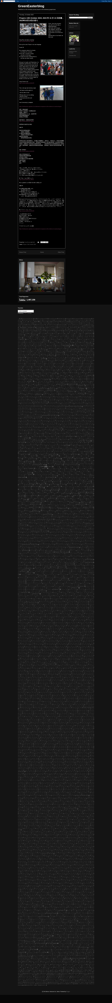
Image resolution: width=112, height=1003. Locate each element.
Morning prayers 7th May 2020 (50, 543)
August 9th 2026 (45, 348)
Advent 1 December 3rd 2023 (37, 336)
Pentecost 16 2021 (63, 574)
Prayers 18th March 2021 (88, 671)
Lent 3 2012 (20, 471)
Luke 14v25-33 (64, 483)
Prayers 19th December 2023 (71, 677)
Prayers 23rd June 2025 (54, 719)
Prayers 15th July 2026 (39, 646)
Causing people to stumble (45, 352)
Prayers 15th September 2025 (87, 649)
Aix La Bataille (70, 342)
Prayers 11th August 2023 (39, 610)
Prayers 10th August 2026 (85, 599)
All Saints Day (76, 342)
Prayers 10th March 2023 (83, 604)
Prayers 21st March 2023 (72, 699)
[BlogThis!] (43, 242)
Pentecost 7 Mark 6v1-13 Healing (25, 593)
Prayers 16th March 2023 (22, 656)
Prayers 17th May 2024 (27, 665)
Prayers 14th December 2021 (26, 635)
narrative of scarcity (66, 549)
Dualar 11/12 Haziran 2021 (52, 369)
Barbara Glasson (54, 348)
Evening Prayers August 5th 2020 (72, 408)
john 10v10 (39, 454)
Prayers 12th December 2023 (82, 617)
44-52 (30, 333)
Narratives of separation (76, 549)
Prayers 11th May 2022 (45, 613)
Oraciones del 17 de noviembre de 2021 (62, 555)
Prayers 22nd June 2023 (39, 711)
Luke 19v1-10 (83, 484)
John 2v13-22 (33, 458)
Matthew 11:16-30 (55, 501)
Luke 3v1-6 (48, 489)
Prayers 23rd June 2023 (44, 719)
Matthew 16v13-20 (81, 504)
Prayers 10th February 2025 (82, 601)
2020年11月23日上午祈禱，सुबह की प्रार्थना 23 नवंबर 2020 (46, 324)
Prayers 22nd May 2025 (28, 713)
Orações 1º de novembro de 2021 (61, 556)
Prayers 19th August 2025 (35, 677)
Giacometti (40, 433)
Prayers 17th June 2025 (81, 662)
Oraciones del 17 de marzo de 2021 (46, 555)
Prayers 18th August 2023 (46, 668)
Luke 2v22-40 (28, 489)
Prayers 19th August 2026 (46, 677)
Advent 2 (20, 337)
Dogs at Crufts (25, 369)
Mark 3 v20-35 (49, 495)
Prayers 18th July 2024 (22, 671)
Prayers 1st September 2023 (67, 689)
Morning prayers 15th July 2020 (27, 520)
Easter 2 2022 (66, 370)
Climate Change (77, 357)
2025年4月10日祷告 (31, 330)
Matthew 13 (71, 501)
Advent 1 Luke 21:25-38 (49, 336)
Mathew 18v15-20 (60, 499)
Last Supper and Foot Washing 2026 (87, 464)
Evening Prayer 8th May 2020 (79, 400)
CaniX (37, 352)
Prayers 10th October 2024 (70, 607)
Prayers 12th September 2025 (61, 623)
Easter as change (70, 381)
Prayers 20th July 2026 (36, 695)
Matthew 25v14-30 (63, 508)
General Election (24, 433)
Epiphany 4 (51, 390)
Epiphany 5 (71, 391)
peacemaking (37, 565)
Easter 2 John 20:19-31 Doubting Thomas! (47, 372)
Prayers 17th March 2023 (49, 664)
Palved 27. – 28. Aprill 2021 (80, 562)
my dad (38, 549)
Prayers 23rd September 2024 (74, 722)
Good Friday (61, 433)
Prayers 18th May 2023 (43, 673)
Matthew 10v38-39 (31, 501)
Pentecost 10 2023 (70, 567)
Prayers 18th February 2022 (43, 670)
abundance (61, 333)
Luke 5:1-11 (26, 490)
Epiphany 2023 (61, 388)
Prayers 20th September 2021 (44, 698)
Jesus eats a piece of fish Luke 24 (45, 451)
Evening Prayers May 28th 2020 (35, 423)
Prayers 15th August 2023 (63, 643)
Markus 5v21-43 (67, 498)
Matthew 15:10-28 (26, 504)
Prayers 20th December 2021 (69, 692)
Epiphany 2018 (28, 388)
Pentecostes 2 (39, 596)
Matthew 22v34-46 (88, 507)
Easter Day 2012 (78, 381)
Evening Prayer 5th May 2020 (38, 400)
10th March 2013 (61, 318)
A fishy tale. (55, 333)
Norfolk (37, 550)
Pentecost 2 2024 (21, 580)
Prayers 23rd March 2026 (22, 720)
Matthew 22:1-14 (54, 507)
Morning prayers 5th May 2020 (59, 541)
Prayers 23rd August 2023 (65, 716)
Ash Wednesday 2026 (50, 346)
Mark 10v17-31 (75, 492)
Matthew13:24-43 (75, 511)
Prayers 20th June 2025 (69, 695)
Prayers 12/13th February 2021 (63, 616)
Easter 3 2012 (61, 373)
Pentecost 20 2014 (46, 580)
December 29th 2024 (79, 360)
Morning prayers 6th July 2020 (87, 541)
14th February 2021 (38, 320)
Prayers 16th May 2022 (33, 656)
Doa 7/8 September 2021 (46, 367)
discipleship (69, 361)
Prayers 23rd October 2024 (49, 722)
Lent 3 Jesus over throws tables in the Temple (70, 471)
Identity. (71, 445)
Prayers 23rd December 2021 (24, 717)
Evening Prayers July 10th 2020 (87, 408)
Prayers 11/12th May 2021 (83, 608)
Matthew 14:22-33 (75, 502)
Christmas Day (51, 355)
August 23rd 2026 (90, 346)
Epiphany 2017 (21, 388)
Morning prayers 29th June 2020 (62, 535)
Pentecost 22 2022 (67, 583)
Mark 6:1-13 (28, 496)
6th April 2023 (49, 333)
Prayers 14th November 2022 (88, 638)
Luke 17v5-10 (62, 484)
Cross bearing (68, 358)
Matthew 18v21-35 (68, 505)
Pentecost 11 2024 (71, 568)
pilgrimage (48, 598)
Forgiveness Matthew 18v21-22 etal (32, 430)
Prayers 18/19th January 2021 (77, 667)
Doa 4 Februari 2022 (67, 366)
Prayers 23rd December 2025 (63, 717)
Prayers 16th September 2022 (62, 658)
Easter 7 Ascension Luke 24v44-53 (58, 381)
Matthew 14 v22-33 (46, 502)
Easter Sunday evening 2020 (68, 382)
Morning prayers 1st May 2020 (61, 525)
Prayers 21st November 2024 (39, 705)
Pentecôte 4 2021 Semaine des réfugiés (68, 596)
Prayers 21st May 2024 (58, 704)
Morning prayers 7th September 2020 (64, 543)
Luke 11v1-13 (57, 481)
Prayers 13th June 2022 (32, 629)
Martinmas (21, 499)
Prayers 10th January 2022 (31, 602)
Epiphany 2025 (76, 388)
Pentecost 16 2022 (71, 574)
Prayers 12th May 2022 (89, 620)
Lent (42, 467)
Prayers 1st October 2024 (31, 689)
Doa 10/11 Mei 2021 (49, 363)
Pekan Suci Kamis (61, 565)
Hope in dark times (26, 444)
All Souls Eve (83, 342)
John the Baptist (29, 461)
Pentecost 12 (26, 569)
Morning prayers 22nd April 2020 (54, 528)
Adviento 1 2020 (54, 342)
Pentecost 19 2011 (89, 577)
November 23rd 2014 (56, 550)
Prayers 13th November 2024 (35, 631)
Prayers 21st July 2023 (25, 704)
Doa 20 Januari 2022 (58, 364)
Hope (87, 442)
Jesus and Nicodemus (66, 448)
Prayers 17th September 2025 (63, 667)
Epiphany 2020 (36, 388)
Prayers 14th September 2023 (36, 641)
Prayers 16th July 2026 (23, 655)
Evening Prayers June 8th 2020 (27, 418)
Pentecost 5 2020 (64, 589)
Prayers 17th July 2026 (60, 662)
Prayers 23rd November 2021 (75, 720)
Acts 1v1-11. (71, 333)
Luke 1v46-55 (44, 486)
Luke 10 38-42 (33, 481)
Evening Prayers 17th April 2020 (63, 402)
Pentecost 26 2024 (73, 586)
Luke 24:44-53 (55, 487)
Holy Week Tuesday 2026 (47, 442)
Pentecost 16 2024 (89, 574)
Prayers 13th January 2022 (30, 628)
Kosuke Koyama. (50, 464)
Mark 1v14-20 (89, 493)
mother (67, 547)
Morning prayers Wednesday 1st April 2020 (56, 547)
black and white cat (86, 349)
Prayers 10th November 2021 (71, 605)
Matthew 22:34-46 (70, 507)
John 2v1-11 (25, 458)
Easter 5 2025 (34, 379)
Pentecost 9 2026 (84, 595)
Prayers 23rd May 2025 (64, 720)
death (73, 360)
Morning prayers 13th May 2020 (31, 519)
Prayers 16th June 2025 (55, 655)
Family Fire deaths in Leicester (38, 429)
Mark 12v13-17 (58, 493)
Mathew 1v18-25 (68, 499)
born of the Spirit (44, 351)
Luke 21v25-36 (89, 486)
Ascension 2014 (28, 345)
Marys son (31, 499)
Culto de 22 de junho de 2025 (42, 360)
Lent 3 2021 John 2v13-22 (29, 471)
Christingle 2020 (38, 354)
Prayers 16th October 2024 (38, 658)
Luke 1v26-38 (20, 486)
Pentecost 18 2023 (41, 577)
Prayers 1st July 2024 (34, 686)
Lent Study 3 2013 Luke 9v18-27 (76, 477)
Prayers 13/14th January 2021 (38, 625)
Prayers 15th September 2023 (74, 649)
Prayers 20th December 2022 (82, 692)
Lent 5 (31, 474)
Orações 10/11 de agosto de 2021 (47, 556)
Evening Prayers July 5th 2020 (79, 412)
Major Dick (74, 490)
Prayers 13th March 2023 (79, 629)
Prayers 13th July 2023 (88, 628)
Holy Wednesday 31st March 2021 (75, 439)
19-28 (88, 320)
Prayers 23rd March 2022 (88, 719)
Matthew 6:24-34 (43, 511)
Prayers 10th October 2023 (58, 607)
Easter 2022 (36, 373)
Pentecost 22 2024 (85, 583)
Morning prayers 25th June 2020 (78, 531)
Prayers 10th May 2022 (39, 605)
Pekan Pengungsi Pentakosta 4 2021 (48, 565)
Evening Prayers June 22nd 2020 (35, 415)
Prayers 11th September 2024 (88, 614)
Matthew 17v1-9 (30, 505)
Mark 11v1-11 (22, 493)
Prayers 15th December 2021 (87, 643)
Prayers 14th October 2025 (87, 640)
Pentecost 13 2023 (57, 571)
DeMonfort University (47, 361)
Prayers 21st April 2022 (83, 699)
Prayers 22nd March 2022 (61, 711)
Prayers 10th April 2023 (50, 599)
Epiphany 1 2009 (32, 385)
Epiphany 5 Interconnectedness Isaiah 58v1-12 (68, 393)
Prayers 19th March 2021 (66, 680)
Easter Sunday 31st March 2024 (55, 382)
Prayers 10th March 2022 (71, 604)
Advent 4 (46, 340)
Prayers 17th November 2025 (78, 665)
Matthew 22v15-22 (79, 507)
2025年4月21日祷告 (41, 330)
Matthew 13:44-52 (26, 502)
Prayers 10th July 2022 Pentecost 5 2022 (59, 602)
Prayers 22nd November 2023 (77, 713)
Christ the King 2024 (82, 352)
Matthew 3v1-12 (21, 510)
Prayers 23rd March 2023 (42, 716)
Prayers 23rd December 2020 (88, 716)
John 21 (88, 457)
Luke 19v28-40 (90, 484)
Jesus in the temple (89, 451)
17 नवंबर (67, 320)
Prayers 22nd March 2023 (77, 707)
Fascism (47, 429)
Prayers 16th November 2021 (65, 656)
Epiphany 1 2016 (57, 385)
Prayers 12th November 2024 (47, 622)
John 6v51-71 (71, 460)
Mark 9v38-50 (60, 498)
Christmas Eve (90, 355)
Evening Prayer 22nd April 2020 (42, 397)
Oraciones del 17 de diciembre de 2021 (30, 555)
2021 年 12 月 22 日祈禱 (52, 327)
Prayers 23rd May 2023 (43, 720)
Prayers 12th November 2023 (35, 622)
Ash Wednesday (68, 345)
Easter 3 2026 (39, 375)
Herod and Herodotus (29, 439)
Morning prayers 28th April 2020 (70, 534)
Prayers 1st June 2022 (73, 686)
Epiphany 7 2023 (46, 394)
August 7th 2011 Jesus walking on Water (33, 348)
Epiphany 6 (81, 393)
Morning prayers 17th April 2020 (53, 522)
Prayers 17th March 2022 (37, 664)
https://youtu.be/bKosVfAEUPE (26, 83)
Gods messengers (54, 433)
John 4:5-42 (78, 458)
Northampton (42, 550)
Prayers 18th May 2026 (54, 673)
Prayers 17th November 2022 (52, 665)
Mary (26, 499)
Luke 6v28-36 (39, 490)
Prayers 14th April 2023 (58, 634)
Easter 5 (54, 378)
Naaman (59, 549)
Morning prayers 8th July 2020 (79, 543)
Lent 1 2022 (62, 466)
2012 (49, 321)
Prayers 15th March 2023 (29, 647)
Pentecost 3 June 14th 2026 (40, 587)
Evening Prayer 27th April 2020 (83, 397)
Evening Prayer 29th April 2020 (48, 399)
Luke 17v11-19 (53, 484)
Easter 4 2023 (68, 376)
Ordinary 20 (46, 559)
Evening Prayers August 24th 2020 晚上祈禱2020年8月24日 (29, 406)
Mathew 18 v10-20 (51, 499)
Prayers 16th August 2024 (34, 652)
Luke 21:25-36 (81, 486)
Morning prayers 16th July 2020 (69, 520)
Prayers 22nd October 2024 (26, 714)
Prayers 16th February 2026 (56, 653)
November (48, 550)
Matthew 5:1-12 (53, 510)
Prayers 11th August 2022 (28, 610)
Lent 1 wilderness (38, 468)
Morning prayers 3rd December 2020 (68, 538)
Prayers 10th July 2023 (72, 602)
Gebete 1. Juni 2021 (66, 430)
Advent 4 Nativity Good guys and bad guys (33, 342)
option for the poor (73, 552)
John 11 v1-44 (61, 454)
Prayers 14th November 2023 (25, 640)
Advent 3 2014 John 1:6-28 (65, 339)
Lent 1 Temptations (29, 468)
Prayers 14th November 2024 (37, 640)
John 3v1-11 (64, 458)
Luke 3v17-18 (62, 489)
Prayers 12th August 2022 (46, 617)
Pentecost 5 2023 (89, 589)
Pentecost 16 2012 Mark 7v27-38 (51, 574)
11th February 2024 (77, 318)
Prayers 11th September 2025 (25, 616)
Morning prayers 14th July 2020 (61, 519)
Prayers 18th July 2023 (88, 670)
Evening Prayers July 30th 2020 (51, 412)
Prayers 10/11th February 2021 (27, 599)
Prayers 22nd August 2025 (71, 708)
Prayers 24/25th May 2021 (61, 723)
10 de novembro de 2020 (42, 318)
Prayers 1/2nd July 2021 (79, 598)
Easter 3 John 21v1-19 (56, 375)
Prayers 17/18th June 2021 (51, 659)
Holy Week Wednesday (58, 442)
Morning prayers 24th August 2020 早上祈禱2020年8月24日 (82, 529)
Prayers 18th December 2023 (81, 668)
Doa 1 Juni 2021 (86, 361)
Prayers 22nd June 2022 (28, 711)
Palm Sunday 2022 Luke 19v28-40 (67, 561)
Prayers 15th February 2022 (61, 644)
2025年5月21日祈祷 (68, 330)
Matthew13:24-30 (67, 511)
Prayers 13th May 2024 (23, 631)
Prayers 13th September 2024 (34, 632)
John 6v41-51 (50, 460)
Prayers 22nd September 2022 (39, 714)
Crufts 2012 (82, 358)
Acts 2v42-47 (90, 333)
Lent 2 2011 (51, 468)
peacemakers (30, 565)
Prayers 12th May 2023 (23, 622)
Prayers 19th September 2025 (58, 683)
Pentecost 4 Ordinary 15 (47, 589)
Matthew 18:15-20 (38, 505)
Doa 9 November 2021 (75, 367)
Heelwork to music (83, 438)
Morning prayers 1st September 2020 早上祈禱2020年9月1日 (81, 525)
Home (42, 252)
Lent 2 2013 (57, 468)
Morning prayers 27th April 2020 (73, 532)
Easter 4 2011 (27, 376)
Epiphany (19, 385)
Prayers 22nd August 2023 (47, 708)
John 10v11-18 (46, 454)
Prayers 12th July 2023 (25, 620)
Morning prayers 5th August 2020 (32, 541)
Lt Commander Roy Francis (77, 480)
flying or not (86, 429)
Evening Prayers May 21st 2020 (27, 421)
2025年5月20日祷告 (59, 330)
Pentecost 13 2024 (67, 571)
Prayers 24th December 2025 (81, 725)
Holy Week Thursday (85, 441)
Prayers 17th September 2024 (50, 667)
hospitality (33, 444)
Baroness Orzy (61, 348)
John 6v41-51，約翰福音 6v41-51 (60, 460)
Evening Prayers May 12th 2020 (83, 418)
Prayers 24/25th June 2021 (49, 723)
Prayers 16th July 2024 (79, 653)
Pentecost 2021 (90, 580)
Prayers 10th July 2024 (83, 602)
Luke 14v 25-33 (49, 483)
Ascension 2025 (52, 345)
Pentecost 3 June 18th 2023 (52, 587)
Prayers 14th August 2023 (80, 634)
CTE (22, 360)
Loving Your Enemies (56, 480)
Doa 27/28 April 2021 (36, 366)
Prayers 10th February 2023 (70, 601)
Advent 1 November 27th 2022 (73, 336)
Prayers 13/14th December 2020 (24, 625)
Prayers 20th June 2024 (58, 695)
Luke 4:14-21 (69, 489)
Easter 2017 (91, 372)
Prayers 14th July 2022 (47, 637)
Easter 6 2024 (83, 379)
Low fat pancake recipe (66, 480)
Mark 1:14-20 (34, 492)
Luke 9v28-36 (54, 490)
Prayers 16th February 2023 (44, 653)
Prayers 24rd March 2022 (72, 723)
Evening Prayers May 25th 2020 (69, 421)
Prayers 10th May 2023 (49, 605)
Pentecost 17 (42, 575)
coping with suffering (60, 358)
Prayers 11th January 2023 (36, 611)
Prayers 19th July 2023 (78, 679)
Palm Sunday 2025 (26, 562)
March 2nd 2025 (28, 492)
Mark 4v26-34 (83, 495)
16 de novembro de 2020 (60, 320)
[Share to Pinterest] (47, 242)
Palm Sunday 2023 (79, 561)
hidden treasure (38, 439)
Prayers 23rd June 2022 (33, 719)
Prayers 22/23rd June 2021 (51, 707)
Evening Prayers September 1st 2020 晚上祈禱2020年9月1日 (33, 427)
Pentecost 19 (81, 577)
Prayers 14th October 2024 (75, 640)
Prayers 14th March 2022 (44, 638)
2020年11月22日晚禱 (31, 324)
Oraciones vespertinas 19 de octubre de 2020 (80, 555)
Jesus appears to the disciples (70, 449)
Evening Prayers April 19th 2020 (54, 403)
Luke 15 (78, 483)
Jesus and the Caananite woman (78, 448)
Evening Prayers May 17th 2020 (48, 420)
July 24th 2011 (26, 463)
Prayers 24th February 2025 (42, 726)
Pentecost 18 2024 (50, 577)
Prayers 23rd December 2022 (37, 717)
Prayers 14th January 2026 (36, 637)
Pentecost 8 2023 (61, 593)
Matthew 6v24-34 (51, 511)
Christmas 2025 (44, 355)
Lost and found (38, 480)
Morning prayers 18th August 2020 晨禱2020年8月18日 (47, 523)
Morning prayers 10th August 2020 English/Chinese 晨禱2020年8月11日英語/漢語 (46, 516)
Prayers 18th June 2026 (76, 671)
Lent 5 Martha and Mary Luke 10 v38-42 (33, 475)
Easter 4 (91, 375)
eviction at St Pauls (82, 427)
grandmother (48, 436)
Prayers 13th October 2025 (71, 631)
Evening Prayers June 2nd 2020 (33, 417)
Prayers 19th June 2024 (33, 680)
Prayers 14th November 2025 (50, 640)
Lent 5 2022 (62, 474)
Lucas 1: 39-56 (87, 480)
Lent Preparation (51, 477)
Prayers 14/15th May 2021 (47, 634)
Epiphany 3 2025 (36, 390)
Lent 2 (45, 468)
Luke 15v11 (21, 484)
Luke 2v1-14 (91, 487)
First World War (79, 429)
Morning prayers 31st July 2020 (39, 538)
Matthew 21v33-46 (45, 507)
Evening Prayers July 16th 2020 (65, 409)
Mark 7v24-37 (76, 496)
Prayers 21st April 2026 (38, 701)
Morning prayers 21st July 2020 (79, 526)
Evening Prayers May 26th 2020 (83, 421)
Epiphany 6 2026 (21, 394)
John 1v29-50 (28, 457)
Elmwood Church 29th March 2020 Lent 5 (47, 384)
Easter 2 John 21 (60, 372)
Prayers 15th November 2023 (87, 647)
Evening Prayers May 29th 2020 (49, 423)
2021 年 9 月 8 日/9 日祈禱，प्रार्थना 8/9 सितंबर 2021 (68, 327)
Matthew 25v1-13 (54, 508)
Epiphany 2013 (75, 387)
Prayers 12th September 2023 (34, 623)
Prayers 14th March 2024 (66, 638)
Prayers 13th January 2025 (54, 628)
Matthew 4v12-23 (45, 510)
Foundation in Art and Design (46, 430)
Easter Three (78, 382)
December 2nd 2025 (89, 360)
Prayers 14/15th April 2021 (60, 632)
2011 (37, 321)
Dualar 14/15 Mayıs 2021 (74, 369)
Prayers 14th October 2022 (63, 640)
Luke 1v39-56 (36, 486)
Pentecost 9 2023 (66, 595)
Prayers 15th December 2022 (23, 644)
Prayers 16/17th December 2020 (49, 650)
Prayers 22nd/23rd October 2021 (80, 714)
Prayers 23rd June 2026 (65, 719)
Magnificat (68, 490)
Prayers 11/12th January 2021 (58, 608)
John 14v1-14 (48, 455)
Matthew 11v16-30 (63, 501)
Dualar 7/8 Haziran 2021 (37, 370)
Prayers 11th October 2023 (51, 614)
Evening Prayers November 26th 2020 (25, 426)
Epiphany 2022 (52, 388)
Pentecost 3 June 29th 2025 (65, 587)
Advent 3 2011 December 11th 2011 (52, 339)
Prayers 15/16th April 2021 (64, 641)
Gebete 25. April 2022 (50, 432)
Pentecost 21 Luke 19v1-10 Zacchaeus (34, 583)
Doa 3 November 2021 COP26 (48, 366)
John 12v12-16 (83, 454)
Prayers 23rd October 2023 (37, 722)
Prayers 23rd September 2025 (87, 722)
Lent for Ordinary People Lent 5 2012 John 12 (36, 477)
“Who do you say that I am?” (27, 318)
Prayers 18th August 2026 (69, 668)
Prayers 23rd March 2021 (77, 719)
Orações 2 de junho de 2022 (75, 556)
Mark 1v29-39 (21, 495)
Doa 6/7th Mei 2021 (27, 367)
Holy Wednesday (64, 439)
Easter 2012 (79, 372)
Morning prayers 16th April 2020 (55, 520)
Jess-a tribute (25, 448)
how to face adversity (62, 444)
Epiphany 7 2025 (54, 394)
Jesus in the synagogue (79, 451)
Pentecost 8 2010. (44, 593)
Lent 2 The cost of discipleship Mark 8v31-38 (49, 469)
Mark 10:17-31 (61, 492)
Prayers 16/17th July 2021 (62, 650)
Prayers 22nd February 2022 (59, 710)
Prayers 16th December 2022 (59, 652)
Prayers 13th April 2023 (61, 625)
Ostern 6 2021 (72, 559)
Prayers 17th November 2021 (39, 665)
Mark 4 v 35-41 (63, 495)
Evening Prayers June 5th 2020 (76, 417)
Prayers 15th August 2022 (51, 643)
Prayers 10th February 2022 (58, 601)
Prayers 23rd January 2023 (87, 717)
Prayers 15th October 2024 (36, 649)
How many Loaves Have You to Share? (49, 444)
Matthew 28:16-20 (81, 508)
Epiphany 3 (83, 388)
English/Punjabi (81, 384)
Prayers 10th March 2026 (28, 605)
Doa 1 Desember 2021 (77, 361)
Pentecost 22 (59, 583)
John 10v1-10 (25, 454)
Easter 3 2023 (25, 375)
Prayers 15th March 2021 (83, 646)
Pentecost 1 (54, 567)
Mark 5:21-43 (90, 495)
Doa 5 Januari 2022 (86, 366)
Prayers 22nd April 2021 (88, 707)
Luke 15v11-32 (28, 484)
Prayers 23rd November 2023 (24, 722)
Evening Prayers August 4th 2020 (37, 408)
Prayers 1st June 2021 (63, 686)
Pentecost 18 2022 (32, 577)
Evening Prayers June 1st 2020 (83, 414)
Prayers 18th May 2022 (33, 673)
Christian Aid (72, 55)
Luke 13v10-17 (41, 483)
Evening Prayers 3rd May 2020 (40, 403)
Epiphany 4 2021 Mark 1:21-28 (61, 390)
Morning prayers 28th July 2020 (83, 534)
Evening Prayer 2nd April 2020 (61, 399)
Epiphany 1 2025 (65, 385)
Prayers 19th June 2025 (44, 680)
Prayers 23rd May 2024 (54, 720)
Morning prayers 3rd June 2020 (83, 538)
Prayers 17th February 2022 (69, 661)
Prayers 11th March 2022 (34, 613)
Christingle (31, 354)
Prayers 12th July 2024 (36, 620)
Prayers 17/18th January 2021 (39, 659)
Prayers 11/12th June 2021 (71, 608)
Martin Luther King (90, 498)
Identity (66, 445)
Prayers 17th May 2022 (83, 664)
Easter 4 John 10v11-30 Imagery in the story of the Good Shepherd (39, 378)
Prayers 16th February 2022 (32, 653)
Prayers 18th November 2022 (65, 673)
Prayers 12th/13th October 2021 (74, 623)
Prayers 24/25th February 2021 (36, 723)
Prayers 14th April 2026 (68, 634)
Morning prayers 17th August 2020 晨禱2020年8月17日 (72, 522)
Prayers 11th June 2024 (88, 611)
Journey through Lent (58, 461)
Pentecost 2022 (21, 581)
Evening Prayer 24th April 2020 (70, 397)
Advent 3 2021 (83, 339)
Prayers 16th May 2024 (54, 656)
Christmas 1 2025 (77, 354)
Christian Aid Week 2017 (22, 354)
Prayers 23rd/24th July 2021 (23, 723)
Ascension (90, 343)
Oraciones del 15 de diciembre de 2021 (73, 553)
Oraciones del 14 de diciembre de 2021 (56, 553)
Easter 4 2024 (76, 376)
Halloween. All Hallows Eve (87, 436)
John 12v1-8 (75, 454)
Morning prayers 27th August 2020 (87, 532)
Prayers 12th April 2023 (35, 617)
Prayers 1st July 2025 (43, 686)
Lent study (58, 477)
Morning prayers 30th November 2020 (85, 537)
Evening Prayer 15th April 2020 (47, 396)
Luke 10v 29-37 (40, 481)
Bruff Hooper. (66, 351)
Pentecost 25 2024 (64, 586)
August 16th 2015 (73, 346)
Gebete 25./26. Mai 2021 (61, 432)
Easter (56, 370)
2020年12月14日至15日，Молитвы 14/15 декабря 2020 (45, 326)
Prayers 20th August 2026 (57, 692)
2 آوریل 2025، (31, 321)
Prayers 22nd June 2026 (50, 711)
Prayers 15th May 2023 (51, 647)
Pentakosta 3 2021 (21, 567)
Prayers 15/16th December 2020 (77, 641)
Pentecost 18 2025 (59, 577)
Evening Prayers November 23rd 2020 (85, 424)
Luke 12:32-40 (79, 481)
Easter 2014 (85, 372)
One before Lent (49, 552)
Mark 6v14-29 (54, 496)
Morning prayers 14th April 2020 (46, 519)
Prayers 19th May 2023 (88, 680)
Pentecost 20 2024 (55, 580)
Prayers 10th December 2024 (45, 601)
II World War (76, 445)
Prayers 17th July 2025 (49, 662)
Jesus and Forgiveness (42, 448)
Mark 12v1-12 (51, 493)
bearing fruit (78, 348)
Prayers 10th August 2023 (73, 599)
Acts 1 (66, 333)
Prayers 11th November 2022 (77, 613)
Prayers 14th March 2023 (55, 638)
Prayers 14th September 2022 (23, 641)
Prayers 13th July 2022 (77, 628)
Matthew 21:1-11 (26, 507)
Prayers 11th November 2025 (27, 614)
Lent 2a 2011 (67, 469)
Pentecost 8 (36, 593)
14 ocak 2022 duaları (87, 318)
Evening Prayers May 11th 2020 (69, 418)
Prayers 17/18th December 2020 (25, 659)
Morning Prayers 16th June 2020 (83, 520)
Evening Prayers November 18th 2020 (52, 424)
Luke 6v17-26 (32, 490)
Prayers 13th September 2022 (84, 631)
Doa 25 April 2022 (27, 366)
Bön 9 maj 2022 (27, 351)
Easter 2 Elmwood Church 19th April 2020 (29, 372)
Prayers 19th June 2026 (55, 680)
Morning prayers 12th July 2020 (81, 517)
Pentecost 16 (41, 574)
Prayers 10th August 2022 (62, 599)
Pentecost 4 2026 (38, 589)
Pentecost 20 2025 (64, 580)
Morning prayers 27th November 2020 (54, 534)
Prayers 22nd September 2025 (66, 714)
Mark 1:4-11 (54, 492)
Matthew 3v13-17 (28, 510)
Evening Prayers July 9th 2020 (55, 414)
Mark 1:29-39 (48, 492)
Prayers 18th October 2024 (38, 674)
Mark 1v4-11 (28, 495)
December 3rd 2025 (32, 361)
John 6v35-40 (43, 460)
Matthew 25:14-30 (37, 508)
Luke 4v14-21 (90, 489)
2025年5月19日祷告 (50, 330)
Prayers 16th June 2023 (44, 655)
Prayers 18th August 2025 (57, 668)
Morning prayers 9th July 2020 (61, 544)
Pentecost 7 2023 (57, 592)
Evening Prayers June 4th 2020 (62, 417)
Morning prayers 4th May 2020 (79, 540)
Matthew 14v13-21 (85, 502)
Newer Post (22, 252)
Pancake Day (90, 562)
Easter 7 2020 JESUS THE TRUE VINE (42, 381)
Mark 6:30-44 (41, 496)
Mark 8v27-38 (24, 498)
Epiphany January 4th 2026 (77, 394)
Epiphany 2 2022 (21, 387)
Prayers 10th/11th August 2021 (45, 608)
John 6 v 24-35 (23, 460)
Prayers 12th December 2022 (69, 617)
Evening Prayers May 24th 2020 (55, 421)
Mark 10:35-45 (68, 492)
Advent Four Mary (46, 342)
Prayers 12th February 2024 (31, 619)
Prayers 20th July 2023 (25, 695)
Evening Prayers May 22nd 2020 (41, 421)
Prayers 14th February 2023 (77, 635)
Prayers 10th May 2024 (60, 605)
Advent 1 (34, 334)
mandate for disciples (89, 490)
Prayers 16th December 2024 (71, 652)
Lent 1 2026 (75, 466)
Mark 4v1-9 (76, 495)
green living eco (62, 436)
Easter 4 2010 (20, 376)
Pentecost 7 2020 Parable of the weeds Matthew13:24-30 (41, 592)
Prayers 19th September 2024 (45, 683)
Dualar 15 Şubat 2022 (84, 369)
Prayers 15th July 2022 (85, 644)
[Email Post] (38, 242)
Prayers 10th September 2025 (31, 608)
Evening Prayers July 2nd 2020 (38, 412)
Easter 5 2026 (41, 379)
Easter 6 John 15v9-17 (22, 381)
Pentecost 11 (30, 568)
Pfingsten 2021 (35, 598)
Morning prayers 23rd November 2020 (49, 529)
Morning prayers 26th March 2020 (29, 532)
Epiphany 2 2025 (46, 387)
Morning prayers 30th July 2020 (56, 537)
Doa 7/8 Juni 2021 (36, 367)
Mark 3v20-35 (56, 495)
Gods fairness (46, 433)
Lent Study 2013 (65, 477)
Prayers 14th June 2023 (22, 638)
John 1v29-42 (22, 457)
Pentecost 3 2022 (21, 587)
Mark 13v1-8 (82, 493)
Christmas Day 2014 (72, 355)
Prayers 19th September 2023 (32, 683)
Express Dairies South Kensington (24, 429)
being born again (42, 349)
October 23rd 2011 (41, 552)
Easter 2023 (43, 373)
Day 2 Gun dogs (67, 360)
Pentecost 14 (30, 573)
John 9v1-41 (20, 461)
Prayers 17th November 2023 (65, 665)
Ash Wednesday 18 (77, 345)
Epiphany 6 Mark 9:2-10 (30, 394)
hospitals (38, 444)
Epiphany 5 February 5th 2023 (52, 393)
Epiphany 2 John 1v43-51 (65, 387)
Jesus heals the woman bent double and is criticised (63, 451)
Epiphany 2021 (43, 388)
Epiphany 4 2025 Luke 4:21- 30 (88, 390)
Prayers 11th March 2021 (23, 613)
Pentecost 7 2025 (73, 592)
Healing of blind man (52, 438)
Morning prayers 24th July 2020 (25, 531)
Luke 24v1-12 (62, 487)
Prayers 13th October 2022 (47, 631)
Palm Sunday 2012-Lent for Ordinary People (26, 561)
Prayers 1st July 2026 (53, 686)
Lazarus (20, 466)
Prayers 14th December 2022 (39, 635)
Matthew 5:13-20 (61, 510)
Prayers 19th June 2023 (22, 680)
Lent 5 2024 (75, 474)
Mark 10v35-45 (90, 492)
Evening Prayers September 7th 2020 (53, 427)
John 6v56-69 (78, 460)
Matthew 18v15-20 (60, 505)
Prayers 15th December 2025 (49, 644)
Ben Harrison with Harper (62, 349)
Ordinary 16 (28, 559)
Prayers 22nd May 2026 (39, 713)
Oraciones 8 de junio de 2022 (41, 553)
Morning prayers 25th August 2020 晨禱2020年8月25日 (60, 531)
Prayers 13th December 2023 (44, 626)
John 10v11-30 (53, 454)
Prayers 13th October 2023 (29, 244)
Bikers (69, 349)
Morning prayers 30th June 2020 (70, 537)
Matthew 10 (83, 499)
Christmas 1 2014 (60, 354)
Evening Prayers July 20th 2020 (43, 411)
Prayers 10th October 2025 (82, 607)
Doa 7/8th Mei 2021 (56, 367)
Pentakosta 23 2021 (89, 565)
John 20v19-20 (60, 457)
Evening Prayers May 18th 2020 (62, 420)
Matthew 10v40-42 (40, 501)
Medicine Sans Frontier (73, 52)
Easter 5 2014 (67, 378)
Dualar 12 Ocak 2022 (63, 369)
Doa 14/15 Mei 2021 (30, 364)
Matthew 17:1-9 (22, 505)
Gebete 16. (31, 432)
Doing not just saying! (33, 369)
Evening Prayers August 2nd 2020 (73, 406)
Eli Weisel (36, 384)
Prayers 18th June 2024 (54, 671)
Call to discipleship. (83, 351)
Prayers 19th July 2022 (67, 679)
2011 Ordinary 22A (43, 321)
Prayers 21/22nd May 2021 (46, 699)
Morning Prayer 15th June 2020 (36, 514)
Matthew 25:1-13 (29, 508)
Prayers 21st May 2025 (68, 704)
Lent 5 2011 (56, 474)
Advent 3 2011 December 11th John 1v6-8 (35, 339)
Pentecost (47, 567)
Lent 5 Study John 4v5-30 (47, 475)
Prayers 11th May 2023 (55, 613)
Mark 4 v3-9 (70, 495)
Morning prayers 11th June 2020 (36, 517)
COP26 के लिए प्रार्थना (51, 358)
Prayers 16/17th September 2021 (75, 650)
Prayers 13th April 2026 (71, 625)
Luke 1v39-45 (28, 486)
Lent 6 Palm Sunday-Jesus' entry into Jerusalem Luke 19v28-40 (77, 475)
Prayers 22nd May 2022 (72, 711)
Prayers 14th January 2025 (24, 637)
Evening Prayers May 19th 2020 (76, 420)
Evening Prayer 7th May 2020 (65, 400)
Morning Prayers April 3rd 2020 (42, 546)
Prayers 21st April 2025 (27, 701)
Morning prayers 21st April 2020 (65, 526)
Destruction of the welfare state (59, 361)
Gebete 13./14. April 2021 (23, 432)
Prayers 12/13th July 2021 (89, 616)
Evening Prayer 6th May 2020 (52, 400)
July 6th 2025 (37, 463)
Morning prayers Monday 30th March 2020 (78, 546)
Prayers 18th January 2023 (67, 670)
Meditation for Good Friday (42, 513)
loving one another (46, 480)
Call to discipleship (74, 351)
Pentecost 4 (75, 587)
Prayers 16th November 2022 (78, 656)
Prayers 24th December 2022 (55, 725)
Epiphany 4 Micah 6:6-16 (63, 391)
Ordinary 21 (52, 559)
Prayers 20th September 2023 (71, 698)
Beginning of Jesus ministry (87, 348)
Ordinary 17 (34, 559)
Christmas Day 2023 (82, 355)
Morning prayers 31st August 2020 (24, 538)
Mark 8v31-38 (38, 498)
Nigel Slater (32, 550)
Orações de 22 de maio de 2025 (81, 558)
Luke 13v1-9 (33, 483)
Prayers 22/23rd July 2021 (39, 707)
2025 (25, 330)
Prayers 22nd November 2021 (51, 713)
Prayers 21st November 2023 (27, 705)
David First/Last (59, 360)
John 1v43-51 (35, 457)
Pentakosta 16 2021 (70, 565)
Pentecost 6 (42, 590)
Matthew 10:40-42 (90, 499)
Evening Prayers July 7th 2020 (29, 414)
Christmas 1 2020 (68, 354)
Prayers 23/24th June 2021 (30, 716)
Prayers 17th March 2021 (26, 664)
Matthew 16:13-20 (44, 504)
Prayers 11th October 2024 (63, 614)
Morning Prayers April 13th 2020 (27, 546)
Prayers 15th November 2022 (74, 647)
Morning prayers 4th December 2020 (50, 540)
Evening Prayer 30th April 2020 (74, 399)
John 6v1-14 (36, 460)
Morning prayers (47, 514)
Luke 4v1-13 (76, 489)
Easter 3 (55, 373)
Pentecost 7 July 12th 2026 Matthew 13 (86, 592)
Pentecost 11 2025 (80, 568)
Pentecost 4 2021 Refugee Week (86, 587)
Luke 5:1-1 (20, 490)
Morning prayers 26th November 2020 (58, 532)
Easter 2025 (49, 373)
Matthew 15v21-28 (35, 504)
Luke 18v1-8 (69, 484)
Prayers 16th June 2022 (34, 655)
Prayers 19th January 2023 (57, 679)
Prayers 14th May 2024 (77, 638)
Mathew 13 (45, 499)
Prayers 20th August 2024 (33, 692)
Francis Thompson (57, 430)
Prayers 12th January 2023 (80, 619)
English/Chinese (72, 384)
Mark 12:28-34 (29, 493)
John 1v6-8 (42, 457)
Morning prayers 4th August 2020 (34, 540)
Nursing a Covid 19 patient (82, 550)
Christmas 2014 (21, 355)
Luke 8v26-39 (46, 490)
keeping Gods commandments (70, 463)
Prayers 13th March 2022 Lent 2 (66, 629)
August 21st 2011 (82, 346)
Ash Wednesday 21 (60, 346)
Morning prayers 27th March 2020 (25, 534)
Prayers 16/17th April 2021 (37, 650)
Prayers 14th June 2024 (33, 638)
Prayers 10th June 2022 (38, 604)
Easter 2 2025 (86, 370)
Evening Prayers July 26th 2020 (85, 411)
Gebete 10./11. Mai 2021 (77, 430)
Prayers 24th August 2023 (30, 725)
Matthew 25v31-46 (73, 508)
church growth (69, 357)
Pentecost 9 (90, 593)
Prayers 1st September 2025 (80, 689)
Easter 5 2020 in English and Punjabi (79, 378)
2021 (45, 327)
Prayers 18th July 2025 (32, 671)
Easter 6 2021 (69, 379)
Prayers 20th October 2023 (32, 698)
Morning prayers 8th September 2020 (46, 544)
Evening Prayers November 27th (40, 426)
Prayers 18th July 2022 (78, 670)
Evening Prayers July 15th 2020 (51, 409)
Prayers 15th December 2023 (36, 644)
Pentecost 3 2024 (29, 587)
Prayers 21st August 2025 (71, 701)
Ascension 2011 (21, 345)
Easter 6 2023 (76, 379)
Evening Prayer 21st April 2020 (29, 397)
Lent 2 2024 (87, 468)
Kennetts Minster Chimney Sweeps (84, 463)
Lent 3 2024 (50, 471)
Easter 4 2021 (54, 376)
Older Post (61, 252)
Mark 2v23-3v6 (42, 495)
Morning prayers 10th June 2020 (83, 516)
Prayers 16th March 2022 (88, 655)
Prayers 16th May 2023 (43, 656)
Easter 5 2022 (90, 378)
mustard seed (32, 549)
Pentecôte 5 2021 (80, 596)
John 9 (91, 460)
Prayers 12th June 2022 (46, 620)
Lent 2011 (62, 469)
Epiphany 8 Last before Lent (64, 394)
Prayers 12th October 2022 (73, 622)
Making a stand (80, 490)
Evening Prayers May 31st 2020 (63, 423)
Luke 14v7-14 (72, 483)
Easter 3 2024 (32, 375)
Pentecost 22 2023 (76, 583)
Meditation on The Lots (53, 513)
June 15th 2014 (44, 463)
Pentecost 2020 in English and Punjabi (77, 580)
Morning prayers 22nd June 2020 (83, 528)
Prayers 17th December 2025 (57, 661)
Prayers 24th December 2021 (42, 725)
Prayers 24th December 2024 (68, 725)
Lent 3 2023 (44, 471)
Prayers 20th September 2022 (57, 698)
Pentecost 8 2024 (69, 593)
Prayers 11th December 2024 (76, 610)
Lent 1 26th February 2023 (85, 466)
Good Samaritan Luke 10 (27, 436)
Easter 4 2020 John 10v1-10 (44, 376)
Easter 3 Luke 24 (65, 375)
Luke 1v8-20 (58, 486)
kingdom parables (28, 464)
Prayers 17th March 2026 (72, 664)
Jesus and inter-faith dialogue (54, 448)
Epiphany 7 (39, 394)
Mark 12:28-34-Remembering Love (40, 493)
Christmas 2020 (36, 355)
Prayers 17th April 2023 (74, 659)
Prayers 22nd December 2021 (84, 708)
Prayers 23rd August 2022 (53, 716)
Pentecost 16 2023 (80, 574)
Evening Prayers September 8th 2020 (69, 427)
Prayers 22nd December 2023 (33, 710)
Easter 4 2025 (83, 376)
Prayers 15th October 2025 (48, 649)
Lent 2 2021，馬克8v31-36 (72, 468)
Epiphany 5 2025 (33, 393)
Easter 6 (47, 379)
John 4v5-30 (86, 458)
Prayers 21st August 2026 (83, 701)
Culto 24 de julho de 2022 (29, 360)
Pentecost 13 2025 (76, 571)
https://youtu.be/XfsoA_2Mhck (26, 41)
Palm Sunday (90, 559)
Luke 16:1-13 (37, 484)
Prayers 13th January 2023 (42, 628)
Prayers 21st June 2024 (47, 704)
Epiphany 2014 (82, 387)
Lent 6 (55, 475)
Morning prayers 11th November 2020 (51, 517)
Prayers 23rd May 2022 (33, 720)
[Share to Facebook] (46, 242)
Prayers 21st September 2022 (77, 705)
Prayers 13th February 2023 (82, 626)
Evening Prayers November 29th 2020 (55, 426)
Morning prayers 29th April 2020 (34, 535)
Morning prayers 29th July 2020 (48, 535)
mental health (61, 513)
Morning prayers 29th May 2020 (77, 535)
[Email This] (41, 242)
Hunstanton (74, 444)
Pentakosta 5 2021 (31, 567)
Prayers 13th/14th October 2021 (47, 632)
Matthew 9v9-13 (59, 511)
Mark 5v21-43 (21, 496)
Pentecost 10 (62, 567)
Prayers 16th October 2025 (50, 658)
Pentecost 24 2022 (21, 586)
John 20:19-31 (53, 457)
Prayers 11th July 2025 (78, 611)
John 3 (39, 458)
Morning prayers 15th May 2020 (41, 520)
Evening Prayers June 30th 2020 (48, 417)
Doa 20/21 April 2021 (68, 364)
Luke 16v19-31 (45, 484)
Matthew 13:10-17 (86, 501)
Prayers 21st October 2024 (65, 705)
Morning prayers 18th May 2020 (66, 523)
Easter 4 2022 (61, 376)
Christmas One (21, 357)
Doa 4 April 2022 (58, 366)
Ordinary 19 (40, 559)
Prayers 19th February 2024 (32, 679)
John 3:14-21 (50, 458)
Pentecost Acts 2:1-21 (30, 596)
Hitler (43, 439)
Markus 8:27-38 (75, 498)
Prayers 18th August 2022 (34, 668)
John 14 (34, 455)
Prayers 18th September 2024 (64, 674)
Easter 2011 (73, 372)
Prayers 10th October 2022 (46, 607)
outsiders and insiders (81, 559)
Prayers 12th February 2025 (43, 619)
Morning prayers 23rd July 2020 (34, 529)
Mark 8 (81, 496)
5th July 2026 (42, 333)
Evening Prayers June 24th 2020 (50, 415)
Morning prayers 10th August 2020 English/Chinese (63, 514)
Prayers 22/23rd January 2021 (27, 707)
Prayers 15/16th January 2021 (27, 643)
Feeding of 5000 (58, 429)
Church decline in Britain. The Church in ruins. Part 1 (54, 357)
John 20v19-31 (68, 457)
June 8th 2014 (52, 463)
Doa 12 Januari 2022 (68, 363)
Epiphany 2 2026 (55, 387)
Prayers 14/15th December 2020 (73, 632)
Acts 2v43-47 (21, 334)
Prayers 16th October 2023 (26, 658)
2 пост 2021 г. (24, 321)
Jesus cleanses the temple (32, 451)
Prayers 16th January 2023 (68, 653)
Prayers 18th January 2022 (55, 670)
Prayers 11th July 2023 (57, 611)
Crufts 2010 (75, 358)
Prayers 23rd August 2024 (76, 716)
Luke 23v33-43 (35, 487)
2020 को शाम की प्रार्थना (55, 321)
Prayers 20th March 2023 (80, 695)
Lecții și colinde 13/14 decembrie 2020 (31, 466)
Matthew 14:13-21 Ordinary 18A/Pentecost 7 (60, 502)
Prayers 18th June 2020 (43, 671)
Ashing (67, 346)
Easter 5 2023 (20, 379)
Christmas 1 (53, 354)
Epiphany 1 (25, 385)
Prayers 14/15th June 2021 (35, 634)
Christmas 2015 (28, 355)
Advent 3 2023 (90, 339)
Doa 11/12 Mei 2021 (58, 363)
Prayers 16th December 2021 (46, 652)
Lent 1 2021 (56, 466)
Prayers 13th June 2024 (54, 629)
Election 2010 (29, 384)
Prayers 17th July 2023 (29, 662)
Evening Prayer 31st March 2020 (88, 399)
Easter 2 (60, 370)
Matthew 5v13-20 (26, 511)
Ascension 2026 (59, 345)
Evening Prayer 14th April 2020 (34, 396)
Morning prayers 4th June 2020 (65, 540)
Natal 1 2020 (84, 549)
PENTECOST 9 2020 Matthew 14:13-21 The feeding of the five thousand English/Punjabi (35, 595)
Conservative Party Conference (35, 358)
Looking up (32, 480)
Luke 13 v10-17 (26, 483)
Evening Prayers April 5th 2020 (80, 403)
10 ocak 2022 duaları (53, 318)
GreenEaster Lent (71, 436)
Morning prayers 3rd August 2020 (53, 538)
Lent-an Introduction (89, 477)
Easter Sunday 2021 (34, 382)
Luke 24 (41, 487)
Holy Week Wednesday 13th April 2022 (72, 442)
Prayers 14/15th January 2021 (87, 632)
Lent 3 (73, 469)
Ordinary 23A (58, 559)
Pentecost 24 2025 (48, 586)
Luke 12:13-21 (72, 481)
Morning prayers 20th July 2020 (38, 526)
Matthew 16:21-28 (72, 504)
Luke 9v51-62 (62, 490)
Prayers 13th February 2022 (69, 626)
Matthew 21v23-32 (34, 507)
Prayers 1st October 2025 (43, 689)
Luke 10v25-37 (48, 481)
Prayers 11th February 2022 (89, 610)
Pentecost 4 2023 (21, 589)
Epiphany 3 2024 (28, 390)
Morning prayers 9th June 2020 (74, 544)
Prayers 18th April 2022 (88, 667)
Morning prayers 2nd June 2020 (27, 537)
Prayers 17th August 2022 (85, 659)
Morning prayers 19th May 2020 (79, 523)
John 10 (89, 452)
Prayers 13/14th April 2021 (87, 623)
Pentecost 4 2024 (29, 589)
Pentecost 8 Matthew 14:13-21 (81, 593)
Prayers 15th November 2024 (23, 649)
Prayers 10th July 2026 (27, 604)
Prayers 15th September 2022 (60, 649)
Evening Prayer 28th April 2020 (34, 399)
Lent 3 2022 (38, 471)
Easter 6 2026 (90, 379)
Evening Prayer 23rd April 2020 (56, 397)
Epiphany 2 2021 (89, 385)
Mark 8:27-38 (87, 496)
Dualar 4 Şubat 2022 (27, 370)
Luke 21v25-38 (21, 487)
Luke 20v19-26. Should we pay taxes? (69, 486)
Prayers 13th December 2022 (31, 626)
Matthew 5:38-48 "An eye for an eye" (73, 510)
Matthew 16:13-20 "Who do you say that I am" (58, 504)
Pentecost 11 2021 (53, 568)
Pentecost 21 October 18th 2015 (49, 583)
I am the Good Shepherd (82, 444)
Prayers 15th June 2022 (50, 646)
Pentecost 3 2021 (89, 586)
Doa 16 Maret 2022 (49, 364)
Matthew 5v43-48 (34, 511)
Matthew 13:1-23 (78, 501)
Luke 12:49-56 (87, 481)
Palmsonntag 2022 (69, 562)
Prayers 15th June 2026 (72, 646)
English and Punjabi (62, 384)
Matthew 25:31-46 (46, 508)
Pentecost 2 (64, 578)
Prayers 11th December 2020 (51, 610)
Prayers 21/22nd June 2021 (33, 699)
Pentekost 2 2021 (89, 596)
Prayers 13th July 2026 (22, 629)
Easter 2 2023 (73, 370)
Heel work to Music (75, 438)
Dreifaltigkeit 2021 (42, 369)
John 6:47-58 (30, 460)
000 (35, 318)
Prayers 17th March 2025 (61, 664)
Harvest (27, 438)
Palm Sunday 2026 (34, 562)
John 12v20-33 (90, 454)
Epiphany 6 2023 (89, 393)
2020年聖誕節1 (40, 327)
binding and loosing (76, 349)
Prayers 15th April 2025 (39, 643)
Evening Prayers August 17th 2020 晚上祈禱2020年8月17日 (57, 405)
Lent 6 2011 (60, 475)
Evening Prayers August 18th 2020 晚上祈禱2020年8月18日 (81, 405)
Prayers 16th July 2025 (89, 653)
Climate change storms (85, 357)
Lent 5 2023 (68, 474)
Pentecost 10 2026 (21, 568)
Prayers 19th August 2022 (23, 677)
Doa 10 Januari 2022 (29, 363)
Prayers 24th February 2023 (30, 726)
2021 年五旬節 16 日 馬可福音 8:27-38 (86, 327)
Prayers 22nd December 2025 (46, 710)
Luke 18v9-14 (76, 484)
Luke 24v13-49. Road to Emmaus (80, 487)
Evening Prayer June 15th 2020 (40, 402)
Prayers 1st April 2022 (84, 683)
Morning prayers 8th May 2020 (30, 544)
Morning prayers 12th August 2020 (66, 517)
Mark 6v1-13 (47, 496)
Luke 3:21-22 (42, 489)
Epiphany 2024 (68, 388)
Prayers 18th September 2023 (50, 674)
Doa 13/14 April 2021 (87, 363)
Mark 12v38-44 (74, 493)
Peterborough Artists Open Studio (24, 598)
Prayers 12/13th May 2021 (24, 617)
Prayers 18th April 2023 (22, 668)
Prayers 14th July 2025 (67, 637)
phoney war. (42, 598)
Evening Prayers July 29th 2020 (24, 412)
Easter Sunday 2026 (43, 382)
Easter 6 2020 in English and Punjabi (58, 379)
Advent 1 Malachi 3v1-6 (60, 336)
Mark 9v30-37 (52, 498)
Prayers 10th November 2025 (33, 607)
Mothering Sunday (74, 547)
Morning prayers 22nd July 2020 (69, 528)
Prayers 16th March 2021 (77, 655)
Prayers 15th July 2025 (29, 646)
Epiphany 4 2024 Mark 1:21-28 (75, 390)
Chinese (53, 352)
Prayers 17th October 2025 (38, 667)
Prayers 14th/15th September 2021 (50, 641)
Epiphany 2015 (90, 387)
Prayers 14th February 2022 (64, 635)
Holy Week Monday (37, 440)
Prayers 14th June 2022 (88, 637)
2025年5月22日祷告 (77, 330)
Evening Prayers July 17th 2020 (78, 409)
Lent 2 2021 (63, 468)
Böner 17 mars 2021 (36, 351)
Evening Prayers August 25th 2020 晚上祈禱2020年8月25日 (53, 406)
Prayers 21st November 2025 (52, 705)
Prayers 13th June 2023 (43, 629)
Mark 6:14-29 (34, 496)
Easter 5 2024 (27, 379)
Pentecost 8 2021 (53, 593)
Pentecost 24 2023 (30, 586)
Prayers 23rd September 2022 (61, 722)
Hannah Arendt (21, 438)
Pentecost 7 (25, 592)
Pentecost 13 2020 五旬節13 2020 (36, 571)
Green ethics (55, 436)
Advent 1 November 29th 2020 (87, 336)
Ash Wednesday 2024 (30, 346)
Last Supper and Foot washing (71, 464)
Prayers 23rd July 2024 (22, 719)
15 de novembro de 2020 (48, 320)
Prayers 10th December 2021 (33, 601)
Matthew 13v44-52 (36, 502)
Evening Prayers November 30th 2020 (72, 426)
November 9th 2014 (65, 550)
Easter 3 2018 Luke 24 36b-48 (72, 373)
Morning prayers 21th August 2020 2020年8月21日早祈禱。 (35, 528)
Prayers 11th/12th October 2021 (38, 616)
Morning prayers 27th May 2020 (40, 534)
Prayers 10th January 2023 (44, 602)
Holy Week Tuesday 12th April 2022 (33, 442)
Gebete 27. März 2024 (82, 432)
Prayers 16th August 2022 (88, 650)
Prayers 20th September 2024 (84, 698)
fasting (51, 429)
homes (82, 442)
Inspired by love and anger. (86, 445)
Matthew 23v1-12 (21, 508)
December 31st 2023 (22, 361)
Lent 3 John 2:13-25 (84, 471)
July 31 (32, 463)
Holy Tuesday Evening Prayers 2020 (53, 439)
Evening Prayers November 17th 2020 (35, 424)
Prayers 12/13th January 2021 (77, 616)
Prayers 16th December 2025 (84, 652)
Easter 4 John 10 (21, 378)
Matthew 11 (48, 501)
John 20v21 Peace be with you (80, 457)
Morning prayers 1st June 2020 (48, 525)
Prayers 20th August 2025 (45, 692)
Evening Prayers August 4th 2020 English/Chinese (55, 408)
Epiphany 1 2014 (40, 385)
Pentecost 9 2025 (75, 595)
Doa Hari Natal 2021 (85, 367)
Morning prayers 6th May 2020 (24, 543)
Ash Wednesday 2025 (40, 346)
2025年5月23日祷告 (86, 330)
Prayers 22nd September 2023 (53, 714)
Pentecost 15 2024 (33, 574)
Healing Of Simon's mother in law (63, 438)
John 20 (47, 457)
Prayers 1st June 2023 (84, 686)
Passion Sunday (69, 563)
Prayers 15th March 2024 (40, 647)
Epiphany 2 (81, 385)
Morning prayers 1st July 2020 (34, 525)
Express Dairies (90, 427)
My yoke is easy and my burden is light (48, 549)
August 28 (21, 348)
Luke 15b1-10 (83, 483)
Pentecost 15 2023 (24, 574)
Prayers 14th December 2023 (52, 635)
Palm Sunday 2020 (40, 561)
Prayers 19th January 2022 (45, 679)
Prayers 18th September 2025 (76, 674)
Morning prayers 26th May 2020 (44, 532)
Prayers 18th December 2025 (31, 670)
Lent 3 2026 (57, 471)
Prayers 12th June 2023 (57, 620)
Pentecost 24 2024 (39, 586)
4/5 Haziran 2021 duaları (22, 333)
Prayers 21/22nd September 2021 (59, 699)
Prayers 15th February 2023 (74, 644)
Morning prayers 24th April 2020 (64, 529)
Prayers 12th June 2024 (68, 620)
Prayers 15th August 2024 (75, 643)
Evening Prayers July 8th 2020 (42, 414)
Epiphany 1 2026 (74, 385)
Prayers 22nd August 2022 (35, 708)
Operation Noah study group (61, 552)
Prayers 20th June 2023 (47, 695)
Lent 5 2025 (81, 474)
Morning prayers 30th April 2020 (42, 537)
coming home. (24, 358)
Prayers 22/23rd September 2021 (64, 707)
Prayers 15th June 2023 (61, 646)
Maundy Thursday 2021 (31, 513)
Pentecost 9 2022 (58, 595)
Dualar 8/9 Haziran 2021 (48, 370)
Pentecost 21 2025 (21, 583)
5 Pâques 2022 (35, 333)
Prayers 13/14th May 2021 (50, 625)
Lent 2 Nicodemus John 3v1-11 (27, 469)
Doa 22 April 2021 (86, 364)
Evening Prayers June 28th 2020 (80, 415)
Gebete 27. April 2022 (72, 432)
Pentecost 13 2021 (48, 571)
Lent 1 (50, 466)
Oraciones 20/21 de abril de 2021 (27, 553)
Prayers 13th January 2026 (66, 628)
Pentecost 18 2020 (23, 577)
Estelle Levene (87, 394)
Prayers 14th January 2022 (89, 635)
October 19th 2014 (32, 552)
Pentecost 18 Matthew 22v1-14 (71, 577)
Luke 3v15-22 (55, 489)
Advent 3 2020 (75, 339)
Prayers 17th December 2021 (44, 661)
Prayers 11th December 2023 (64, 610)
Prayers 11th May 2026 (66, 613)
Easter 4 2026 (90, 376)
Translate (29, 313)
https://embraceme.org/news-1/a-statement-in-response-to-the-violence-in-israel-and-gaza (40, 106)
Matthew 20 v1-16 (85, 505)
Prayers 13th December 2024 (57, 626)
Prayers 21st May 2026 (79, 704)
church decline (40, 357)
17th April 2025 (73, 320)
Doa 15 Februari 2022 (39, 364)
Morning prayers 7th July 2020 (37, 543)
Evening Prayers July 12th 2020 (24, 409)
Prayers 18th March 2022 (22, 673)
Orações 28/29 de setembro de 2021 (28, 558)
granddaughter (36, 436)
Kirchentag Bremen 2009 (39, 464)
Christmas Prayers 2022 (31, 357)
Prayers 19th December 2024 (84, 677)
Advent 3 (23, 339)
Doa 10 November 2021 (39, 363)
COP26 (44, 358)
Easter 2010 (67, 372)
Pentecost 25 (56, 586)
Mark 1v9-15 (35, 495)
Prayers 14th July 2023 (57, 637)
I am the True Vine (41, 445)
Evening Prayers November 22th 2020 (68, 424)
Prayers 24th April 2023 (83, 723)
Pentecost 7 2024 (65, 592)
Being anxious (34, 349)
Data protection (52, 360)
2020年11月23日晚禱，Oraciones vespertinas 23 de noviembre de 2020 (72, 324)
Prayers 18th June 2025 (65, 671)
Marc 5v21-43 (20, 492)
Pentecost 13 (24, 571)
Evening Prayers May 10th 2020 (55, 418)
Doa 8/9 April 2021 (65, 367)
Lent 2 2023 (81, 468)
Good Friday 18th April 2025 (82, 433)
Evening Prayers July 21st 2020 (57, 411)
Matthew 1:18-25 (76, 499)
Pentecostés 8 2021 (55, 596)
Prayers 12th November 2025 (60, 622)
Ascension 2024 (44, 345)
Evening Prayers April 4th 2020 (67, 403)
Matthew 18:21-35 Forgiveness (49, 505)
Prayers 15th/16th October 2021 (24, 650)
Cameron (32, 352)
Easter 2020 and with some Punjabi (26, 373)
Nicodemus (25, 550)
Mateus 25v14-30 (37, 499)
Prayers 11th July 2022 (47, 611)
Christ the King (60, 352)
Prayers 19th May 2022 (77, 680)
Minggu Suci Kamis (78, 513)
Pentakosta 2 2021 (79, 565)
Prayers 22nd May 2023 (82, 711)
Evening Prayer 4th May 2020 (25, 400)
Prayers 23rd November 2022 (88, 720)
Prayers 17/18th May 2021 (63, 659)
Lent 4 (30, 472)
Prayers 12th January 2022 (68, 619)
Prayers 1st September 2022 (55, 689)
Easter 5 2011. (60, 378)
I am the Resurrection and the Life (30, 445)
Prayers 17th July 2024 (39, 662)
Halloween (79, 436)
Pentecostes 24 (46, 596)
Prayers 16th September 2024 (75, 658)
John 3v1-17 (71, 458)
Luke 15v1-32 (91, 483)
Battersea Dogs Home (70, 348)
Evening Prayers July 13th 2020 (38, 409)
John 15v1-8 (55, 455)
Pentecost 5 (56, 589)
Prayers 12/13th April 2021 (51, 616)
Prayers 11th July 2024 (67, 611)
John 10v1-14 (32, 454)
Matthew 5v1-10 (84, 510)
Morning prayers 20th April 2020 (24, 526)
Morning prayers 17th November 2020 (28, 523)
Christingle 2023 (46, 354)
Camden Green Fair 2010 (24, 352)
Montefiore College (25, 514)
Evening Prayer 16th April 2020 (60, 396)
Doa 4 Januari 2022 (76, 366)
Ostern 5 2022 (65, 559)
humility (69, 444)
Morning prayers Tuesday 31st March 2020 (38, 547)
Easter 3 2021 (82, 373)
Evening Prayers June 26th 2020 (66, 415)
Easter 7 (30, 381)
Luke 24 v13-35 (48, 487)
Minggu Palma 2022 (70, 513)
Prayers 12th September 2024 (47, 623)
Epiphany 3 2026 (44, 390)
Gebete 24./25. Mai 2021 (40, 432)
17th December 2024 (82, 320)
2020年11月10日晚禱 (65, 321)
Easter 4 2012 (34, 376)
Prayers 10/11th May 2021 (40, 599)
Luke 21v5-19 (27, 487)
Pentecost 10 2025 (89, 567)
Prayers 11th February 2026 (24, 611)
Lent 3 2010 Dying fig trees (81, 469)
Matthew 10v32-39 (22, 501)
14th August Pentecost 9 (28, 320)
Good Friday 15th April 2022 (70, 433)
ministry (85, 513)
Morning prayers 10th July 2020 (70, 516)
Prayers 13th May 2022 (89, 629)
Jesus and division (33, 448)
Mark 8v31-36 (31, 498)
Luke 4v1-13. (82, 489)
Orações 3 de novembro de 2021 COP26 (45, 558)
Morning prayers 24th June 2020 (40, 531)
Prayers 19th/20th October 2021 (72, 683)
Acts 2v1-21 (83, 333)
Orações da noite (69, 558)
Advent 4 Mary (20, 342)
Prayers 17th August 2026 (31, 661)
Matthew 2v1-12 (90, 508)
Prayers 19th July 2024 (88, 679)
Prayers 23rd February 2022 (75, 717)
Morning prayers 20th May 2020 (51, 526)
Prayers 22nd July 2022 (83, 710)
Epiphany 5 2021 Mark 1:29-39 (82, 391)
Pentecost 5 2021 (72, 589)
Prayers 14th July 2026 (77, 637)
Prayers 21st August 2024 (60, 701)
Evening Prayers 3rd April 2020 (27, 403)
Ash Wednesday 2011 (87, 345)
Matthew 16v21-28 (90, 504)
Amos (89, 342)
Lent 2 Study (37, 469)
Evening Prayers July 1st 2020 (29, 411)
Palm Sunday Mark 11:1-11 (59, 562)
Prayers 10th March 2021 (60, 604)
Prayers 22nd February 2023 (71, 710)
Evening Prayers (52, 402)
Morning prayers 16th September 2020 (38, 522)
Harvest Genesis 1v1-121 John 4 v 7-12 (38, 438)
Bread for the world (52, 351)
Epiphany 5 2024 (24, 393)
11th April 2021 (69, 318)
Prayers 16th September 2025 (88, 658)
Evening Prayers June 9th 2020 (41, 418)
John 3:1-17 (44, 458)
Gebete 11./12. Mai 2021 (88, 430)
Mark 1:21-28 (41, 492)
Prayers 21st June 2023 (36, 704)
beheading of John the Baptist (24, 349)
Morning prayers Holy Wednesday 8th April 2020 (58, 546)
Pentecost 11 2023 (62, 568)
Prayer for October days (55, 598)
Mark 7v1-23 (69, 496)
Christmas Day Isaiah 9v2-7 (62, 355)
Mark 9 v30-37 (45, 498)
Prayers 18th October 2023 (26, 674)
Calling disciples (91, 351)
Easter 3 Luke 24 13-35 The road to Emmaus (78, 375)
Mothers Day (83, 547)
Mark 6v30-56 (61, 496)
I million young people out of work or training (55, 445)
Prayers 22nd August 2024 (59, 708)
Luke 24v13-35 (69, 487)
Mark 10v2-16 (82, 492)
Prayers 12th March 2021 (79, 620)
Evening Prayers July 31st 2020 (65, 412)
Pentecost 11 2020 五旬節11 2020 (41, 568)
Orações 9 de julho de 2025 (59, 558)
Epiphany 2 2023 (29, 387)
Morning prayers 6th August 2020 (73, 541)
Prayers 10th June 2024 (49, 604)
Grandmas (43, 436)
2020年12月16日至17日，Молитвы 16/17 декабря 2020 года (70, 326)
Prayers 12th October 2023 (84, 622)
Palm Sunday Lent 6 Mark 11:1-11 (46, 562)
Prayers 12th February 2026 (56, 619)
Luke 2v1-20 (21, 489)
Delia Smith (39, 361)
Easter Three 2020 (85, 382)
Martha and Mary (82, 498)
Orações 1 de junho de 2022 (33, 556)
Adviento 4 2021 (62, 342)
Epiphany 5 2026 (41, 393)
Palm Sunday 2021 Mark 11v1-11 (52, 561)
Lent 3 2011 (90, 469)
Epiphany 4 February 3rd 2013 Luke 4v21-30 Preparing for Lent (31, 391)
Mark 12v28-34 (66, 493)
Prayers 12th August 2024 (57, 617)
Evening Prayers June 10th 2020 (69, 414)
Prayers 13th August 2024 (83, 625)
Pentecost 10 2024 (80, 567)
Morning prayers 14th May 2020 (74, 519)
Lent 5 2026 (87, 474)
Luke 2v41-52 (35, 489)
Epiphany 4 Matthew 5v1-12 (51, 391)
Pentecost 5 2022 (81, 589)
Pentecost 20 (38, 580)
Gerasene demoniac (33, 433)
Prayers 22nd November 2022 (64, 713)
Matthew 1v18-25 (77, 505)
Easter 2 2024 (79, 370)
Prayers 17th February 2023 (82, 661)
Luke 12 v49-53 (65, 481)
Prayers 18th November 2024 (78, 673)
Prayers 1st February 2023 (23, 686)
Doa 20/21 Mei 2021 (77, 364)
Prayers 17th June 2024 (70, 662)
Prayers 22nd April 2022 (24, 708)
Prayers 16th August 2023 (23, 652)
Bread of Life (60, 351)
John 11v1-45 (68, 454)
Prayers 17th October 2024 (26, 667)
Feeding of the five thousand (69, 429)
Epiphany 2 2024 (38, 387)
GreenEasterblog (31, 6)
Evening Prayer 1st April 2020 (73, 396)
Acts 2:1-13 (77, 333)
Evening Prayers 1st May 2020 (77, 402)
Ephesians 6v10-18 (89, 384)
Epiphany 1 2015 (49, 385)
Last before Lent (59, 464)
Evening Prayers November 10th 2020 (78, 423)
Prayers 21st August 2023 (49, 701)
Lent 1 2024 (69, 466)
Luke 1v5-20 (51, 486)
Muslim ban (26, 549)
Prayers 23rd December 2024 (50, 717)
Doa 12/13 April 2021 (78, 363)
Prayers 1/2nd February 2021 (67, 598)
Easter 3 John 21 (46, 375)
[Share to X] (44, 242)
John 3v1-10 (57, 458)
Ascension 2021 (36, 345)
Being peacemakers (51, 349)
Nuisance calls (73, 550)
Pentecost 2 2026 (29, 580)
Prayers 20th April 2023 (22, 692)
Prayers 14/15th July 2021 (23, 634)
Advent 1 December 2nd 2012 (24, 336)
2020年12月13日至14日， (28, 326)
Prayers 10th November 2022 (84, 605)
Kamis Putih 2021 (59, 463)
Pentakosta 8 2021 (40, 567)
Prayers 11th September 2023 (75, 614)
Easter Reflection (86, 381)
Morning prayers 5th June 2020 (46, 541)
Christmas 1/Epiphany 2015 (87, 354)
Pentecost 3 (81, 586)
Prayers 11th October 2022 (39, 614)
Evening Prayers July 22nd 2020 (70, 411)
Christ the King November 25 (71, 352)
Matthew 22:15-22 (62, 507)
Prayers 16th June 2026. (66, 655)
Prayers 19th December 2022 (58, 677)
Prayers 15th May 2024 (62, 647)
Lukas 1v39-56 (25, 481)
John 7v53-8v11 (86, 460)
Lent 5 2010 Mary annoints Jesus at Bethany (43, 474)
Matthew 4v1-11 (37, 510)
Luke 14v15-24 (57, 483)
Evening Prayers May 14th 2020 (34, 420)
